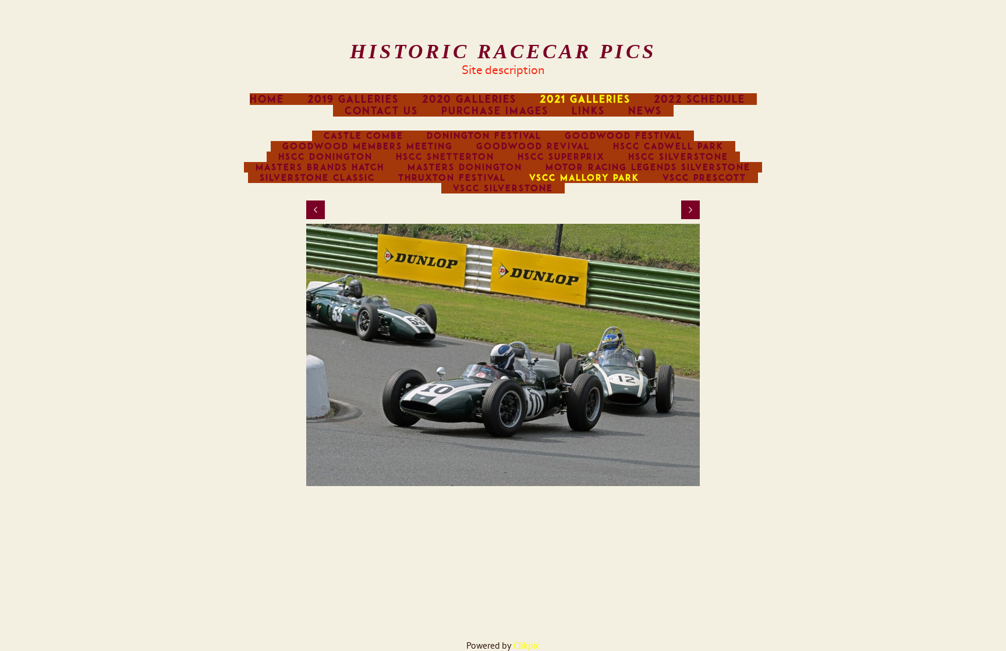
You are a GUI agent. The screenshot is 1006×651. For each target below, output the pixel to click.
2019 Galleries (353, 99)
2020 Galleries (469, 99)
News (645, 111)
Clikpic (526, 646)
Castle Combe (363, 136)
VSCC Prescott (704, 178)
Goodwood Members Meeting (367, 146)
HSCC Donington (325, 157)
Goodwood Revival (533, 146)
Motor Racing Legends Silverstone (647, 167)
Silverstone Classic (317, 178)
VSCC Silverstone (503, 188)
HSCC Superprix (561, 157)
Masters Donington (465, 167)
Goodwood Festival (623, 136)
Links (588, 111)
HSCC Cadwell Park (668, 146)
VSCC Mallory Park (584, 178)
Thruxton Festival (452, 178)
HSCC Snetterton (445, 157)
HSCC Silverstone (678, 157)
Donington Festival (484, 136)
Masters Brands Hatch (320, 167)
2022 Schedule (699, 99)
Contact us (381, 111)
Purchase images (494, 111)
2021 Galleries (585, 99)
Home (267, 99)
